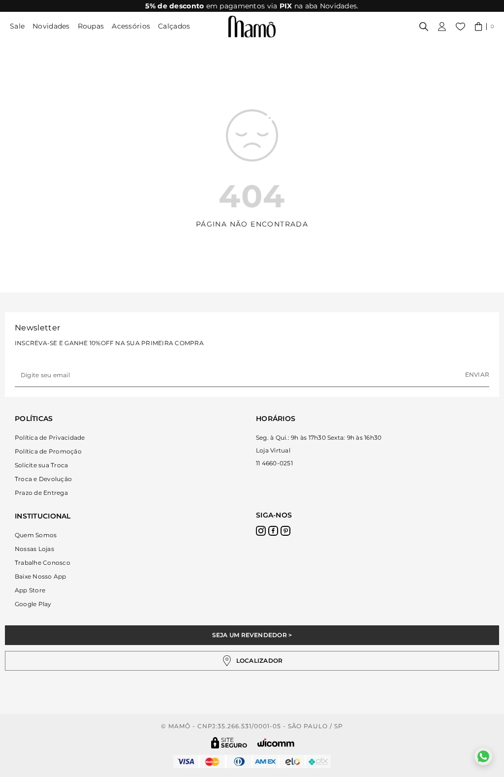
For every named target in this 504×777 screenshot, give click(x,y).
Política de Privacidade (50, 437)
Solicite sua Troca (41, 465)
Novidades (51, 26)
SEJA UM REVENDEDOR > (252, 635)
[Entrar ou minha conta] (442, 26)
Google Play (33, 604)
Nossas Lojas (34, 548)
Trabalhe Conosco (42, 562)
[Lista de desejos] (460, 27)
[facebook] (273, 531)
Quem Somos (36, 535)
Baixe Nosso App (40, 576)
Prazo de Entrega (41, 492)
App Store (30, 590)
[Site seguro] (229, 743)
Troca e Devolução (43, 479)
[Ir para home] (252, 26)
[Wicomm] (275, 743)
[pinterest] (285, 531)
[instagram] (261, 531)
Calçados (174, 26)
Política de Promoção (48, 451)
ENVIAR (477, 374)
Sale (17, 26)
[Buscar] (423, 26)
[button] (484, 26)
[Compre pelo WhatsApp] (483, 756)
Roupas (91, 26)
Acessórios (131, 26)
